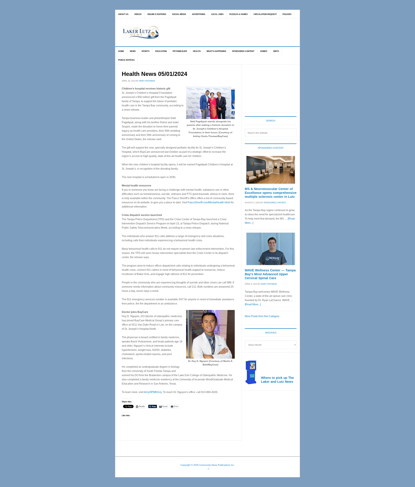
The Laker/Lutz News (216, 32)
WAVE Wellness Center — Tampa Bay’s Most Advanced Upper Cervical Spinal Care (270, 274)
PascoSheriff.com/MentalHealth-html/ (209, 202)
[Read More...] (253, 304)
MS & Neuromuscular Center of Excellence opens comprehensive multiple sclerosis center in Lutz (270, 192)
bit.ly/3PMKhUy (153, 392)
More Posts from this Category (262, 316)
